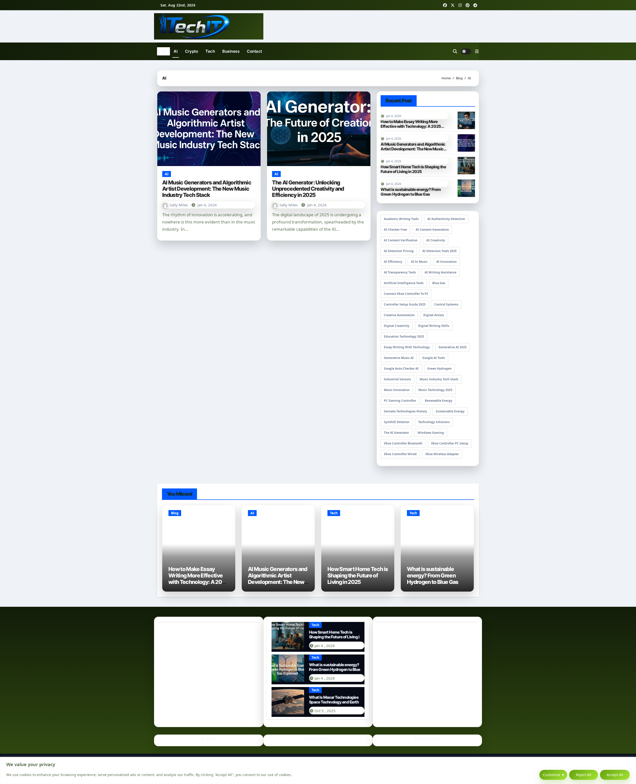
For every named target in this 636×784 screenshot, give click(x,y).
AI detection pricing (399, 251)
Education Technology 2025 (404, 336)
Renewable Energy (438, 400)
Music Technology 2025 (435, 390)
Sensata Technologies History (405, 411)
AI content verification (401, 240)
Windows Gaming (431, 433)
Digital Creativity (396, 326)
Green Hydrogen (439, 368)
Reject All (583, 774)
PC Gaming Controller (400, 400)
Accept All (615, 774)
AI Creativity (435, 240)
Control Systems (446, 304)
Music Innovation (397, 390)
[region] (318, 770)
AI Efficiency (393, 262)
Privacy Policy (427, 738)
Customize (551, 774)
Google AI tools (433, 358)
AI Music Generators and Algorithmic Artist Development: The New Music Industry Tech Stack (206, 188)
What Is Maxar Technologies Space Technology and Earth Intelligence (334, 702)
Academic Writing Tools (401, 219)
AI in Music (419, 262)
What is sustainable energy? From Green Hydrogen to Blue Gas (410, 192)
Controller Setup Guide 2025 (405, 304)
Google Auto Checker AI (401, 368)
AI (176, 51)
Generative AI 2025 (452, 347)
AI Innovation (446, 262)
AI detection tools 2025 (439, 251)
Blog (175, 513)
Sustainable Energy (450, 411)
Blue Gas (438, 283)
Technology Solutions (434, 422)
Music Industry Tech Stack (439, 379)
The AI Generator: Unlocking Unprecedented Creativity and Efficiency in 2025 (308, 188)
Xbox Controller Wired (400, 454)
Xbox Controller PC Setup (449, 443)
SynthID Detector (396, 422)
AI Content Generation (432, 229)
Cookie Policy (318, 738)
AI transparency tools (400, 272)
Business (230, 51)
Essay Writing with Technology (407, 347)
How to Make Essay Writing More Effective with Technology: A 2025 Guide (411, 126)
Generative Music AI (399, 358)
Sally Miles (179, 204)
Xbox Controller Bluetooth (403, 443)
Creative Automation (399, 315)
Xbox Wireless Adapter (442, 454)
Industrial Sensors (397, 379)
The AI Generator (396, 433)
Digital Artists (433, 315)
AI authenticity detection (446, 219)
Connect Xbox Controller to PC (406, 294)
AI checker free (395, 229)
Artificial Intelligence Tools (404, 283)
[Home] (163, 51)
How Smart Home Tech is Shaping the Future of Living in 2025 (413, 169)
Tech (210, 51)
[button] (477, 51)
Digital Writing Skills (433, 326)
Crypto (191, 51)
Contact (254, 51)
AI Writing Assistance (440, 272)
